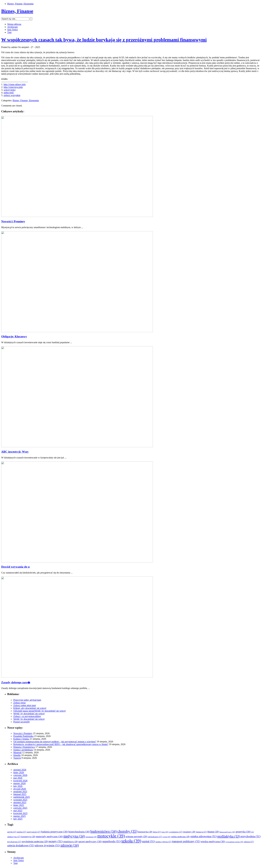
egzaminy (189, 832)
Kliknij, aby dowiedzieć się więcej (29, 708)
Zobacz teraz (19, 702)
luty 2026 (17, 786)
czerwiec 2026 (20, 775)
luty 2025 (17, 818)
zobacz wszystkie (12, 95)
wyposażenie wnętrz (234, 842)
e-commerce (175, 832)
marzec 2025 (19, 816)
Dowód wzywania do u (15, 566)
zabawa (249, 842)
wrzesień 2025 (20, 799)
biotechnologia (79, 831)
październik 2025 (21, 797)
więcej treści (9, 90)
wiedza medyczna (213, 841)
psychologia (14, 842)
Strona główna (14, 24)
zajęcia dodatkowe (20, 845)
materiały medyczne (49, 836)
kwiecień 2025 (20, 813)
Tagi (9, 32)
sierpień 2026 (19, 769)
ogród (166, 837)
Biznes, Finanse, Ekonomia (20, 3)
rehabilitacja (70, 842)
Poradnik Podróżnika (23, 736)
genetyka (243, 831)
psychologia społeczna (35, 841)
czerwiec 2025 (20, 808)
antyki (11, 832)
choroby (127, 831)
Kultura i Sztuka (21, 739)
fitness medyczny (227, 832)
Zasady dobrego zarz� (15, 682)
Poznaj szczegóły (21, 721)
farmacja (201, 832)
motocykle (111, 835)
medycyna (74, 836)
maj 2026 (17, 778)
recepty (55, 841)
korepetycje (28, 837)
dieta (157, 832)
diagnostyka (145, 832)
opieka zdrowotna (203, 836)
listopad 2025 (19, 794)
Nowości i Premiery (13, 221)
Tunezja (17, 758)
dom (164, 832)
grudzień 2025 (20, 791)
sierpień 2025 (19, 802)
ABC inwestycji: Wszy (15, 451)
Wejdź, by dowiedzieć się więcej (50, 711)
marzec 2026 (19, 783)
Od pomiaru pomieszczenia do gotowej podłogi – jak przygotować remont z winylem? (54, 741)
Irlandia (17, 755)
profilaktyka (228, 836)
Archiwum (12, 27)
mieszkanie (91, 837)
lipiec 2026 (18, 772)
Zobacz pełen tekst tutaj (24, 705)
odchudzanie (155, 837)
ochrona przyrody (136, 836)
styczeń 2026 (19, 789)
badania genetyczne (54, 831)
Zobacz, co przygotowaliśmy (27, 716)
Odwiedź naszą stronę (23, 711)
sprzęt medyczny (90, 841)
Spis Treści (12, 29)
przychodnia (250, 836)
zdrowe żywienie (47, 845)
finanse (213, 831)
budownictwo (103, 831)
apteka (21, 832)
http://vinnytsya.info (13, 87)
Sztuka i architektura (23, 749)
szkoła (131, 840)
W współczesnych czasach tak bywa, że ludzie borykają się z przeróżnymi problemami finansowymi (104, 39)
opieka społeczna (180, 837)
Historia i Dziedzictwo (24, 747)
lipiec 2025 (18, 805)
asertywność (34, 832)
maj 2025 (17, 810)
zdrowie (69, 845)
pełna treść (9, 92)
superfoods (111, 841)
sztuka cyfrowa (163, 842)
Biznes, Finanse (17, 11)
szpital (148, 841)
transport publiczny (186, 841)
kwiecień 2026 (20, 780)
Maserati (17, 752)
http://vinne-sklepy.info (15, 84)
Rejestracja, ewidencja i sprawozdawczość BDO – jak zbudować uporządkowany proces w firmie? (60, 744)
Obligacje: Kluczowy (14, 336)
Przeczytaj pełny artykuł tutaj (27, 700)
